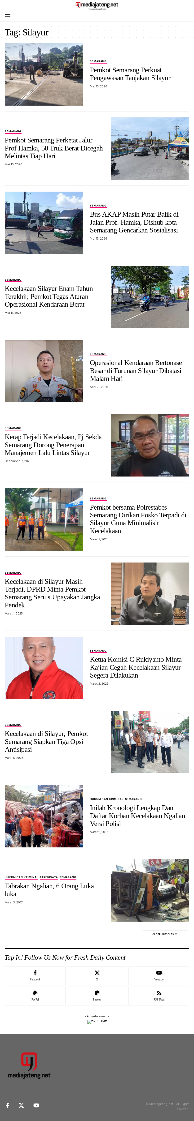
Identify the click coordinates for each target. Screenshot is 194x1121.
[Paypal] (35, 996)
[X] (97, 975)
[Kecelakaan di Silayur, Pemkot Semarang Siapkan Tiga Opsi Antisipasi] (150, 742)
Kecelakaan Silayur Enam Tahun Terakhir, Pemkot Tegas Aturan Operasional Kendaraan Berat (49, 296)
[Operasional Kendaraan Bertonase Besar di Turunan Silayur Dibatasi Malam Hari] (44, 371)
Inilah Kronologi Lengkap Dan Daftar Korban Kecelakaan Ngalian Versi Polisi (137, 815)
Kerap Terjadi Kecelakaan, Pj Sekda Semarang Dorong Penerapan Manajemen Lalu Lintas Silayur (53, 444)
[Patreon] (97, 996)
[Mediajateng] (97, 5)
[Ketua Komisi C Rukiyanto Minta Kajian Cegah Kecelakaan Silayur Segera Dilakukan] (44, 668)
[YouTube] (36, 1105)
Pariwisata (49, 877)
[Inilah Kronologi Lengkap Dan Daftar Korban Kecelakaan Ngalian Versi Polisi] (44, 816)
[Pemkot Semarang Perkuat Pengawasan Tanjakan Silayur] (44, 74)
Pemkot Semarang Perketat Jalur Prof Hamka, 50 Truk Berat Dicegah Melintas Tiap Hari (54, 148)
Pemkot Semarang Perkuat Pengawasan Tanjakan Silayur (130, 74)
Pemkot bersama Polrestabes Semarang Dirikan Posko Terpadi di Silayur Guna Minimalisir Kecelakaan (138, 519)
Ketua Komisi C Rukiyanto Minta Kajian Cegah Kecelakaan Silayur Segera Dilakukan (135, 667)
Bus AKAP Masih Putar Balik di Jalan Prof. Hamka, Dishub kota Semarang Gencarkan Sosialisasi (134, 222)
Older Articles (163, 934)
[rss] (158, 996)
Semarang (98, 61)
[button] (9, 16)
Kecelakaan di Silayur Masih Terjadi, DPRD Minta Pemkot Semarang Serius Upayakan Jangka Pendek (52, 593)
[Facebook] (35, 975)
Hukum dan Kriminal (106, 799)
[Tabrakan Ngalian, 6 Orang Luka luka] (150, 890)
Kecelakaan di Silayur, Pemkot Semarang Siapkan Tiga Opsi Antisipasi (46, 741)
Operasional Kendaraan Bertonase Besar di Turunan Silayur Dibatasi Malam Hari (136, 370)
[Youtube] (158, 975)
